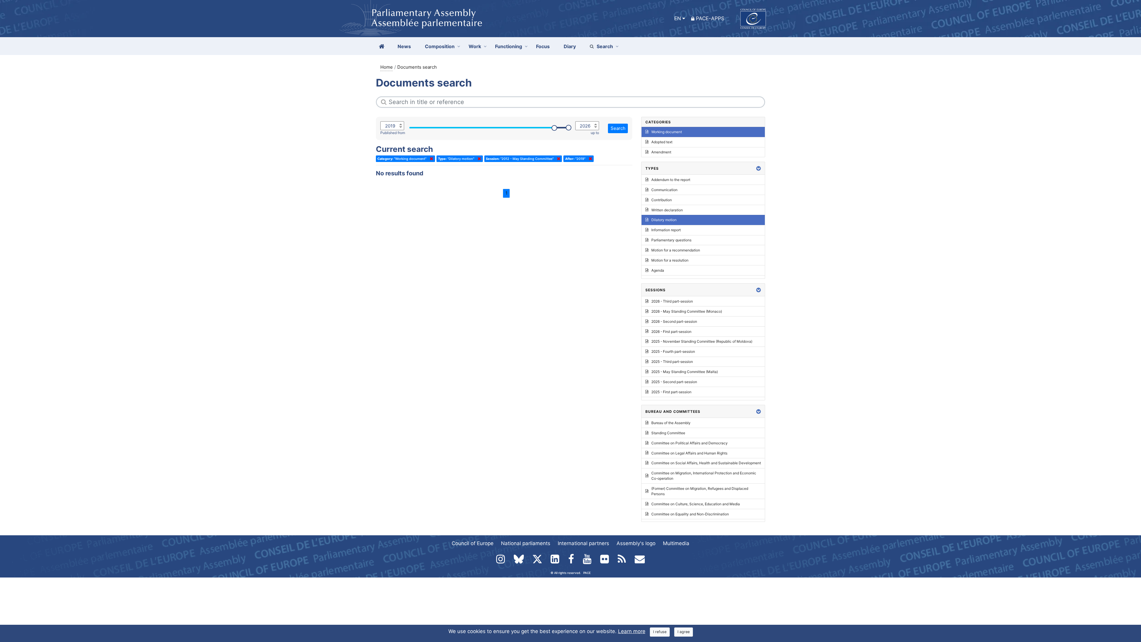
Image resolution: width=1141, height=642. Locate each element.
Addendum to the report (670, 179)
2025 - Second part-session (674, 382)
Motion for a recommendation (675, 250)
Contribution (661, 200)
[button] (758, 168)
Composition (440, 46)
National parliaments (525, 543)
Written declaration (667, 210)
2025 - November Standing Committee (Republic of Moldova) (701, 341)
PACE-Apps (710, 18)
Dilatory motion (664, 220)
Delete (430, 159)
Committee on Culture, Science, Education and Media (695, 504)
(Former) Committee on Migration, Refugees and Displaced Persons (699, 491)
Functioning (508, 46)
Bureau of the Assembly (671, 423)
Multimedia (676, 543)
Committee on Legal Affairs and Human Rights (689, 453)
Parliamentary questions (671, 240)
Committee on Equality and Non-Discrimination (690, 514)
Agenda (657, 270)
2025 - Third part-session (672, 361)
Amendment (661, 152)
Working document (666, 132)
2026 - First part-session (671, 331)
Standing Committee (668, 433)
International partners (583, 543)
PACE (587, 573)
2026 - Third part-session (672, 301)
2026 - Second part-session (674, 321)
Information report (666, 230)
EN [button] (677, 18)
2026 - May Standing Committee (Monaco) (686, 311)
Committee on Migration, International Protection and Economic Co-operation (703, 476)
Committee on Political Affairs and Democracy (689, 443)
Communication (664, 190)
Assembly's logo (636, 543)
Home (386, 67)
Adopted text (661, 142)
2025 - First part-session (671, 392)
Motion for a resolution (669, 260)
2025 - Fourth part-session (673, 351)
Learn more (631, 631)
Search (605, 46)
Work (475, 46)
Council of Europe (473, 543)
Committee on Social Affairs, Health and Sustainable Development (706, 463)
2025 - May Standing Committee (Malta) (684, 371)
